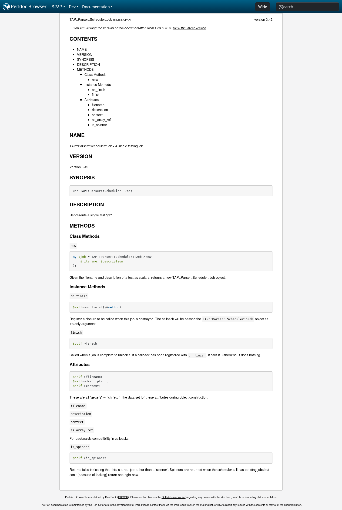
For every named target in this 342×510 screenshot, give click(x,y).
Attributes (91, 99)
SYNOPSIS (85, 59)
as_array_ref (101, 119)
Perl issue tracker (184, 505)
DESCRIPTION (88, 64)
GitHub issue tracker (174, 497)
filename (98, 104)
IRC (219, 505)
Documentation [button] (96, 6)
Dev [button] (72, 6)
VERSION (84, 54)
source (118, 19)
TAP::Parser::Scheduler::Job (91, 19)
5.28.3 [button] (57, 6)
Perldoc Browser (28, 6)
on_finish (98, 89)
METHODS (85, 69)
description (100, 109)
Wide (262, 6)
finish (96, 94)
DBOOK (123, 497)
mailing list (206, 505)
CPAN (127, 19)
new (95, 79)
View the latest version (189, 28)
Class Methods (95, 74)
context (97, 114)
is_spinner (99, 124)
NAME (82, 49)
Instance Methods (97, 84)
